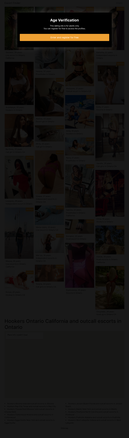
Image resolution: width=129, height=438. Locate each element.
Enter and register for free (64, 37)
